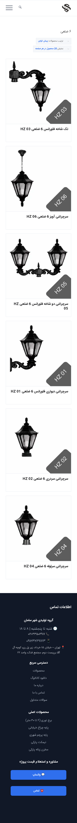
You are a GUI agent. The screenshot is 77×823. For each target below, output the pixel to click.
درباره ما (38, 685)
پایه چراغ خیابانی (38, 727)
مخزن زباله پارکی (38, 749)
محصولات (38, 670)
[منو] (10, 8)
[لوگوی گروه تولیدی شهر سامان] (45, 8)
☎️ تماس (38, 790)
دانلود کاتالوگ (39, 678)
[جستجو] (20, 8)
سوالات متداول (38, 700)
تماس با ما (38, 692)
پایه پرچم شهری (38, 735)
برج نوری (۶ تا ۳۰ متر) (38, 720)
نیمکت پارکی (38, 742)
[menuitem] (20, 8)
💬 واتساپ (39, 774)
